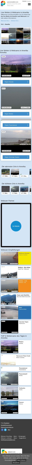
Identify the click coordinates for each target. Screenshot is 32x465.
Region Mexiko (9, 113)
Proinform (6, 423)
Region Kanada (9, 82)
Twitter (5, 429)
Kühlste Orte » (15, 20)
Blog (9, 429)
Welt (2, 24)
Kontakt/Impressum (6, 425)
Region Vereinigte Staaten (12, 157)
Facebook (2, 429)
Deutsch (24, 1)
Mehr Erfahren (21, 460)
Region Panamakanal (11, 125)
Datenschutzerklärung (7, 427)
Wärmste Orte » (5, 20)
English (29, 1)
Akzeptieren (16, 462)
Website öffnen (16, 226)
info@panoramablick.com (8, 439)
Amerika (7, 24)
